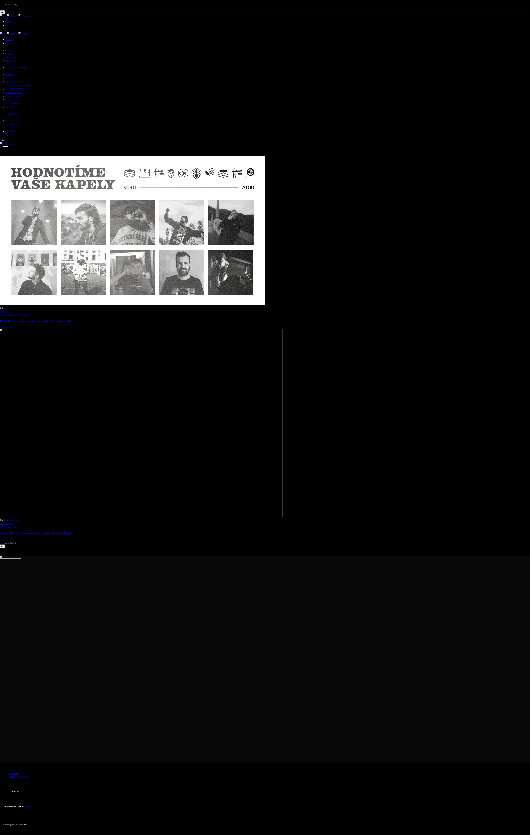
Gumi (5, 307)
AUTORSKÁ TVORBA (19, 777)
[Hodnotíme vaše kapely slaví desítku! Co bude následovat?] (132, 304)
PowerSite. (28, 806)
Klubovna (4, 315)
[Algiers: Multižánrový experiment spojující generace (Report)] (141, 516)
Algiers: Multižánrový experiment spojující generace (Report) (37, 533)
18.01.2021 (5, 311)
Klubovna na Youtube (19, 315)
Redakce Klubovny (12, 520)
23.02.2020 (5, 523)
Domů (12, 769)
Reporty (13, 527)
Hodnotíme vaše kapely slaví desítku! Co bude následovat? (35, 321)
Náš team (13, 773)
